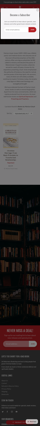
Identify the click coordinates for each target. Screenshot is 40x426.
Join (32, 29)
